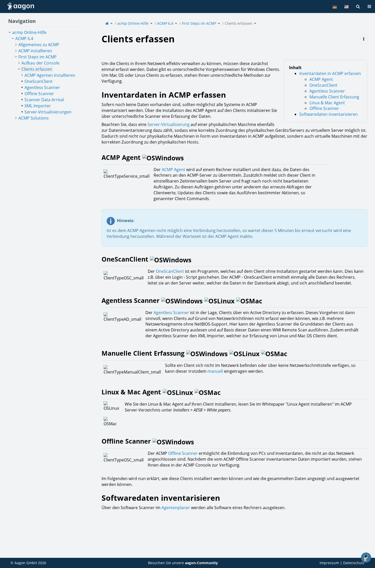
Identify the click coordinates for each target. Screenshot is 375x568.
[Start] (107, 23)
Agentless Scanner (328, 91)
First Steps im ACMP (199, 23)
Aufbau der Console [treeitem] (40, 63)
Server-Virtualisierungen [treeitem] (47, 112)
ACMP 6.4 (165, 23)
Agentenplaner (175, 507)
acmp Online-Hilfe (132, 23)
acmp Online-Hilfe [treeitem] (29, 32)
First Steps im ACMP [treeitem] (37, 57)
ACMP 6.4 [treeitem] (24, 38)
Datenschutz (354, 562)
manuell (215, 371)
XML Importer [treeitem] (37, 106)
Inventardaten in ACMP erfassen (330, 73)
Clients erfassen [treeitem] (36, 69)
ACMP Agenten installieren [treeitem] (49, 75)
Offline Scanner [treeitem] (39, 93)
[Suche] (358, 6)
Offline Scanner (324, 108)
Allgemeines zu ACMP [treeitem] (38, 44)
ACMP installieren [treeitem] (35, 51)
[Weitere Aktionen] (363, 39)
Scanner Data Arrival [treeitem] (44, 99)
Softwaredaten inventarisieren (328, 114)
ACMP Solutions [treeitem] (33, 118)
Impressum (329, 562)
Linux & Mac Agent (328, 103)
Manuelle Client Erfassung (335, 97)
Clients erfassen (238, 23)
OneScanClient (324, 85)
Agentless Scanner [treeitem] (42, 87)
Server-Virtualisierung (168, 124)
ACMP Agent (321, 79)
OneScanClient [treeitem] (38, 81)
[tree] (47, 75)
